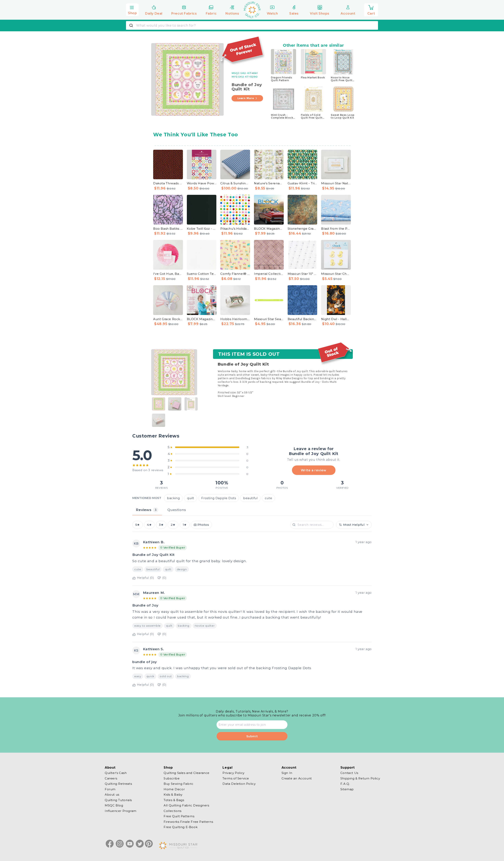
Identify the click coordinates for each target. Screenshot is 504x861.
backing (173, 498)
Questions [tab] (176, 510)
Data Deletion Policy (239, 784)
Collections (173, 811)
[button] (132, 9)
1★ (185, 525)
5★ (137, 525)
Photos (203, 525)
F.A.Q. (345, 784)
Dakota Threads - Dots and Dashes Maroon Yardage (168, 183)
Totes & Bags (174, 800)
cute (268, 498)
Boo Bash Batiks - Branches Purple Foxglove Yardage (168, 228)
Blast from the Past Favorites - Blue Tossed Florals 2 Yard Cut (336, 228)
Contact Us (349, 773)
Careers (111, 778)
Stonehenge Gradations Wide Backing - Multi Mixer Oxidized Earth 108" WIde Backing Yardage (302, 228)
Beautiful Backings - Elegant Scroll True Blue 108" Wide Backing (302, 319)
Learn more (245, 98)
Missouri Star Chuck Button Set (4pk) (336, 274)
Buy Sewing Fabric (178, 784)
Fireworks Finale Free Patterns (188, 821)
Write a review (313, 470)
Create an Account (297, 778)
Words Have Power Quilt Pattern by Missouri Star (202, 183)
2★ (173, 525)
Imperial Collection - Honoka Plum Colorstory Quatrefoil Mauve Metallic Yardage (269, 274)
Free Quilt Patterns (179, 816)
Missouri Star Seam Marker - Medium (269, 319)
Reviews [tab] (146, 510)
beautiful (250, 498)
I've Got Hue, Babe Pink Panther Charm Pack (168, 274)
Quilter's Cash (116, 773)
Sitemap (347, 789)
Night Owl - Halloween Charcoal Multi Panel (336, 319)
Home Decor (174, 789)
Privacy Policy (233, 773)
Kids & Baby (173, 794)
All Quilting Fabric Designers (186, 805)
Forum (110, 789)
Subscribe (172, 778)
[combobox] (252, 25)
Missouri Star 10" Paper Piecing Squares (302, 274)
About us (112, 794)
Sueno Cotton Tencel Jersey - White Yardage (202, 274)
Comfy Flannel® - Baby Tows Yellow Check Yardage (235, 274)
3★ (161, 525)
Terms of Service (235, 778)
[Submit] (131, 25)
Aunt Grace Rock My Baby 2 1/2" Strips (168, 319)
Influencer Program (120, 811)
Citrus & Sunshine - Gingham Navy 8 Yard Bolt (235, 183)
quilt (190, 498)
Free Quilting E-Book (180, 827)
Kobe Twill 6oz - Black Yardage (202, 228)
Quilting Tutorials (118, 800)
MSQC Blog (114, 805)
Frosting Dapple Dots (218, 498)
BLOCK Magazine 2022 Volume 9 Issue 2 (202, 319)
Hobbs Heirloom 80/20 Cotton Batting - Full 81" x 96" (235, 319)
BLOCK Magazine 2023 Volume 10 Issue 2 (269, 228)
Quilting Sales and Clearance (186, 773)
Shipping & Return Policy (360, 778)
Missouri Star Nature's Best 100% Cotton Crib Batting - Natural (336, 183)
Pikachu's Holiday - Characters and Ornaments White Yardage (235, 228)
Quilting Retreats (118, 784)
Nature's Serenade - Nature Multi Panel (269, 183)
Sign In (287, 773)
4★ (149, 525)
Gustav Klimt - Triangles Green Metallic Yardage (302, 183)
